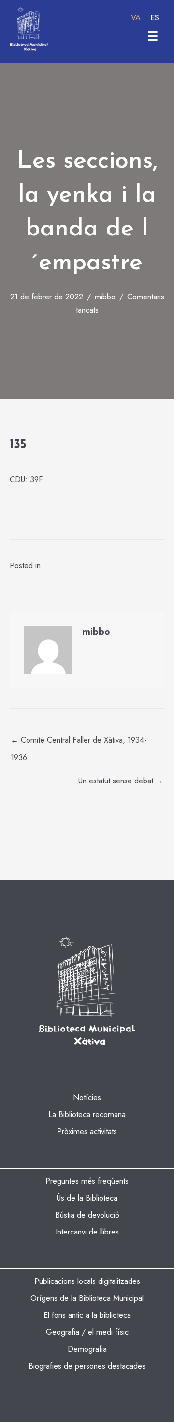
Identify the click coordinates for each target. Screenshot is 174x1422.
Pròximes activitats (87, 1131)
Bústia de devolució (87, 1214)
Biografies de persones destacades (87, 1366)
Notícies (87, 1097)
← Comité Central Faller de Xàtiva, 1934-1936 (78, 742)
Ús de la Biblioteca (87, 1197)
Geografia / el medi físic (87, 1332)
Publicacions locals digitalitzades (87, 1281)
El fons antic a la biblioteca (87, 1315)
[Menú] (152, 36)
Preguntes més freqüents (87, 1181)
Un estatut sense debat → (120, 780)
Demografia (87, 1349)
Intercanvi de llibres (87, 1231)
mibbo (105, 296)
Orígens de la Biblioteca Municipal (87, 1298)
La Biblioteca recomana (87, 1114)
